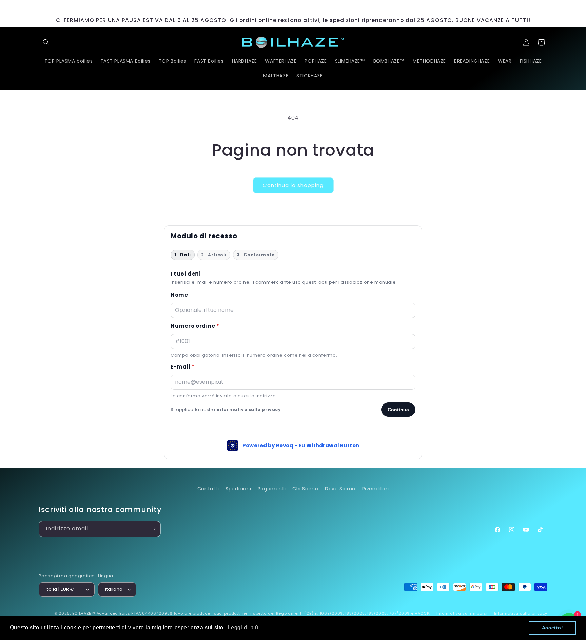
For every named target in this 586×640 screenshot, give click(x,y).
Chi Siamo (305, 488)
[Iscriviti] (152, 529)
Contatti (208, 488)
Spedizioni (238, 488)
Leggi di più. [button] (244, 627)
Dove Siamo (340, 488)
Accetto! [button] (552, 627)
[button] (46, 42)
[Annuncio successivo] (392, 6)
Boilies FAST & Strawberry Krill (82, 614)
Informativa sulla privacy (521, 613)
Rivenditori (375, 488)
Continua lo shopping (293, 185)
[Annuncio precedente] (193, 6)
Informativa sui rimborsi (462, 613)
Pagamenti (272, 488)
